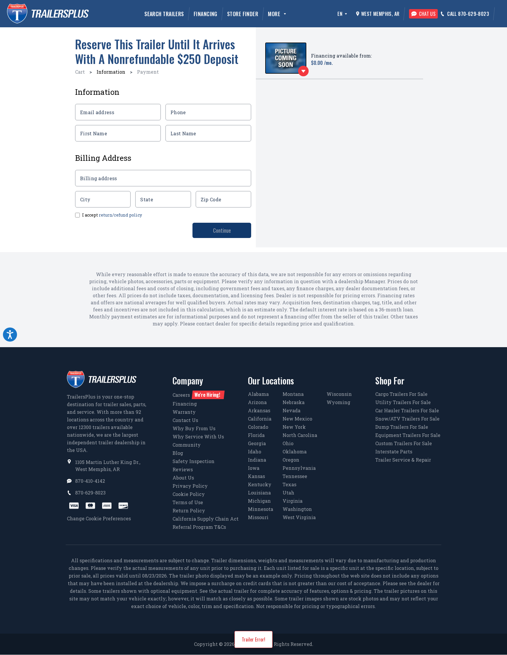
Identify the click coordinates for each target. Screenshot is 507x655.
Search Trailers (164, 14)
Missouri (258, 517)
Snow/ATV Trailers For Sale (407, 419)
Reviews (183, 469)
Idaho (254, 451)
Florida (256, 435)
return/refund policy (120, 215)
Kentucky (259, 484)
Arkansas (259, 410)
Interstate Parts (393, 451)
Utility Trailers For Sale (403, 402)
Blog (178, 453)
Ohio (288, 443)
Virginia (292, 501)
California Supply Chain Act (206, 519)
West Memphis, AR (380, 13)
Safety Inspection (193, 461)
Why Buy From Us (194, 428)
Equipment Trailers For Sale (407, 435)
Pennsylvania (299, 468)
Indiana (257, 460)
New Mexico (297, 419)
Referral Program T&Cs (199, 527)
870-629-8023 (90, 492)
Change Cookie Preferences (99, 518)
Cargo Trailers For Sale (401, 394)
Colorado (258, 427)
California (259, 419)
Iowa (253, 468)
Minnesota (260, 509)
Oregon (291, 460)
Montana (293, 394)
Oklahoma (295, 451)
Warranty (184, 412)
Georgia (257, 443)
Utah (288, 492)
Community (187, 445)
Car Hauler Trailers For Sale (407, 410)
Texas (289, 484)
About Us (183, 478)
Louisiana (259, 492)
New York (294, 427)
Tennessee (295, 476)
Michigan (259, 501)
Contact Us (185, 420)
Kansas (256, 476)
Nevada (291, 410)
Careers (196, 394)
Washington (297, 509)
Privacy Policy (190, 486)
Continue (222, 230)
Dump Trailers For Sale (401, 427)
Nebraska (294, 402)
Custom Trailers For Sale (403, 443)
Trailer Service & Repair (403, 460)
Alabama (258, 394)
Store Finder (242, 14)
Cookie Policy (189, 494)
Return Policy (189, 510)
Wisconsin (339, 394)
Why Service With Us (198, 436)
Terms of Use (188, 502)
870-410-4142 (90, 481)
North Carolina (300, 435)
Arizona (257, 402)
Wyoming (338, 402)
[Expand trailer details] (303, 71)
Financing (205, 14)
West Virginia (299, 517)
